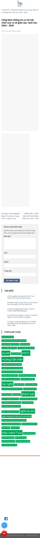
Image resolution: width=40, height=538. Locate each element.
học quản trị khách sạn (31, 384)
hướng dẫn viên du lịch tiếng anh (27, 375)
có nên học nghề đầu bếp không (26, 348)
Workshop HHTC (15, 427)
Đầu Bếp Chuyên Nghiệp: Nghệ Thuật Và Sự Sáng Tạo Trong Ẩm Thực (10, 216)
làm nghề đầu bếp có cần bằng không (11, 402)
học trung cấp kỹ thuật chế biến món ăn (12, 389)
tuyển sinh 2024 (6, 427)
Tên (6, 253)
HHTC (26, 353)
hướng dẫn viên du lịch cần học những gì (12, 368)
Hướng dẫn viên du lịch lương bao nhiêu (12, 371)
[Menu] (2, 3)
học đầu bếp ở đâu (6, 394)
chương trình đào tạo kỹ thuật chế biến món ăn (14, 340)
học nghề (7, 384)
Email (6, 262)
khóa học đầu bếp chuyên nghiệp (28, 399)
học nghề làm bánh (19, 384)
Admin (18, 31)
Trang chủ (5, 10)
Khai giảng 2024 (16, 394)
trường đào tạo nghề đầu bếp (29, 424)
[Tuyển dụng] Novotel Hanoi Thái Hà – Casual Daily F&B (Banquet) (21, 310)
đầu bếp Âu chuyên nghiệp (23, 441)
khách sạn (28, 394)
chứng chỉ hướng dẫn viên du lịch (10, 344)
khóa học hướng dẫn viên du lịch (10, 399)
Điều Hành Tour (12, 433)
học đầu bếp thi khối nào (30, 389)
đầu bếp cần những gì (20, 437)
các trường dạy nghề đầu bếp (9, 348)
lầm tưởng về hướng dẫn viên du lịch (11, 406)
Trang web (7, 271)
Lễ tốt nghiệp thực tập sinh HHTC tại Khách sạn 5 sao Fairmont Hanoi (20, 297)
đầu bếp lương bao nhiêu (8, 441)
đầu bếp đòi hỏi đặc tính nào (9, 445)
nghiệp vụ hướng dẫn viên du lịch (10, 411)
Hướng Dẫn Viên (12, 359)
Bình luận (7, 236)
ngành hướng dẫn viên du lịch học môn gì (16, 416)
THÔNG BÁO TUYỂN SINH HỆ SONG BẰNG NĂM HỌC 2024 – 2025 (30, 216)
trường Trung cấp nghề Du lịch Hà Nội (11, 424)
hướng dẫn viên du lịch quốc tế (10, 375)
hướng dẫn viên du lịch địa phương (11, 379)
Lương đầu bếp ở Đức (27, 402)
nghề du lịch (27, 411)
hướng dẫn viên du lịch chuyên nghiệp (11, 364)
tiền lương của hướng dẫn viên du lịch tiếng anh (14, 420)
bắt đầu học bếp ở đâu (7, 337)
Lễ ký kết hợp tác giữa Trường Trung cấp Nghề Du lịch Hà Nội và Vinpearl (22, 316)
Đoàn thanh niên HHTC (29, 433)
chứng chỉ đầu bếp (25, 344)
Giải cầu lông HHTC (16, 353)
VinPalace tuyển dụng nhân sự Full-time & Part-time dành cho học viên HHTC (22, 303)
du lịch (6, 353)
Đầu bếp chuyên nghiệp (8, 437)
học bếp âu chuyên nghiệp (27, 379)
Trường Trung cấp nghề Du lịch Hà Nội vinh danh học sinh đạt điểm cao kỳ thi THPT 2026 (21, 323)
